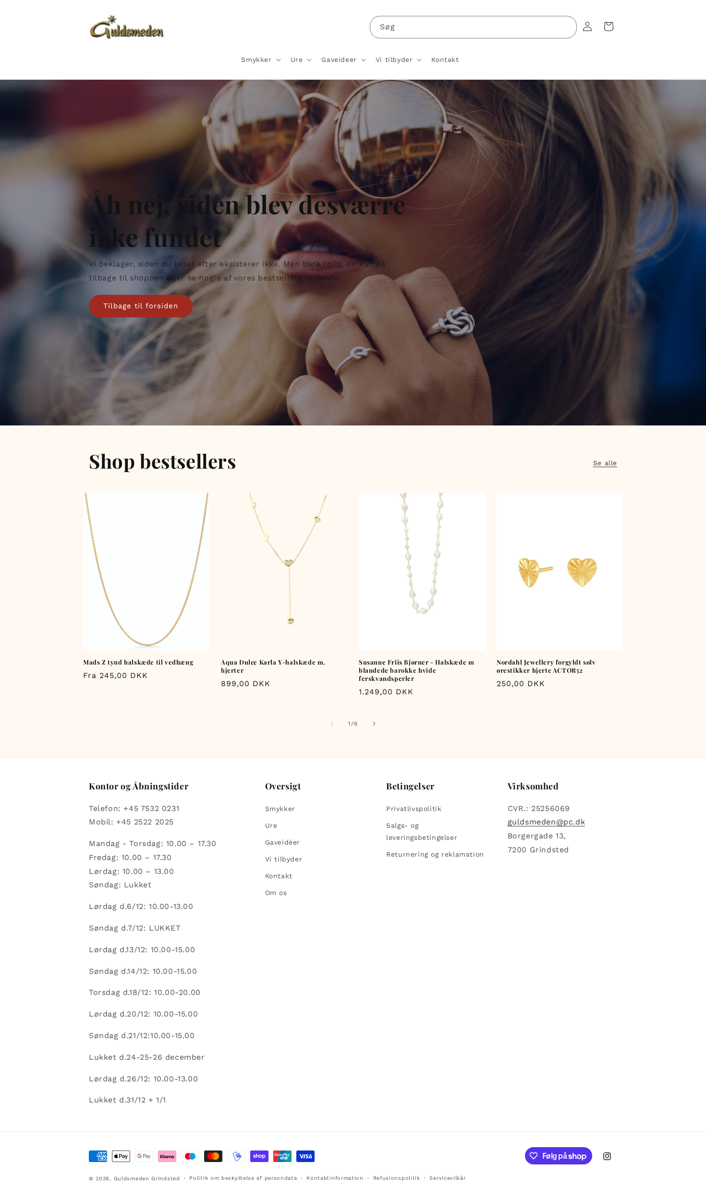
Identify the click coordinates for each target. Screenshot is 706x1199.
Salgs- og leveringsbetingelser (421, 831)
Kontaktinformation (335, 1178)
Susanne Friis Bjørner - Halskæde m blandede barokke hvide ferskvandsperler (416, 670)
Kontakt (278, 876)
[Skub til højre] (374, 723)
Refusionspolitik (396, 1178)
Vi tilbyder (284, 859)
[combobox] (473, 27)
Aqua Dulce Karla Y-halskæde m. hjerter (273, 666)
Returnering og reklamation (435, 854)
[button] (259, 59)
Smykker (280, 808)
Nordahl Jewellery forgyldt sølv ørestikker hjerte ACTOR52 (546, 666)
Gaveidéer (282, 842)
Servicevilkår (447, 1178)
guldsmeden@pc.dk (546, 821)
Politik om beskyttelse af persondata (243, 1178)
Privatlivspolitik (413, 808)
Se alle (605, 463)
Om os (276, 893)
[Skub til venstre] (331, 723)
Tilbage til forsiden (140, 306)
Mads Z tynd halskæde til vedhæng (138, 662)
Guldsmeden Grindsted (147, 1178)
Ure (271, 825)
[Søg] (565, 26)
